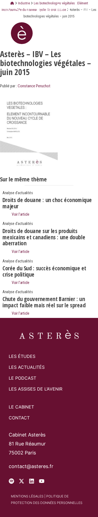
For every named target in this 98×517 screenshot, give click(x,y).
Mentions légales (27, 496)
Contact (19, 417)
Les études (22, 356)
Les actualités (27, 367)
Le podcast (22, 378)
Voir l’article (20, 214)
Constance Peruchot (34, 85)
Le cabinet (21, 407)
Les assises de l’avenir (35, 389)
